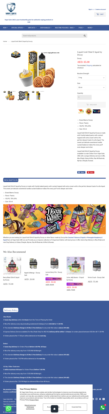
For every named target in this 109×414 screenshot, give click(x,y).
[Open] (54, 408)
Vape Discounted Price (10, 404)
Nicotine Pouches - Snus (64, 28)
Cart (102, 14)
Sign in (91, 9)
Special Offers (17, 28)
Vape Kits (31, 28)
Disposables (45, 28)
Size (78, 83)
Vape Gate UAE (12, 412)
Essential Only (76, 407)
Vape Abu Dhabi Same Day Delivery (14, 406)
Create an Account (100, 9)
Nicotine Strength (83, 73)
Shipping (89, 65)
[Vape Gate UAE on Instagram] (96, 399)
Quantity (80, 93)
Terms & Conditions (9, 401)
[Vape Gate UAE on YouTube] (104, 399)
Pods (81, 28)
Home (5, 41)
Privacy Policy (34, 400)
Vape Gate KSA (8, 399)
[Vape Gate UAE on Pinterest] (93, 399)
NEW (5, 28)
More (90, 28)
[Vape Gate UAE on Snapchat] (100, 399)
